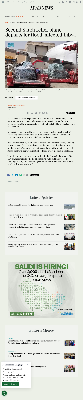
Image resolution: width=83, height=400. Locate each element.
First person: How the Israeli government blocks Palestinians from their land (34, 354)
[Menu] (3, 2)
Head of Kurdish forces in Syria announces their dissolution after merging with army (35, 216)
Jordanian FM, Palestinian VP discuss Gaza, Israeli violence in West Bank (33, 235)
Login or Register (10, 384)
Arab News (13, 2)
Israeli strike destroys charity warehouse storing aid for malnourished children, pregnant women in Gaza (31, 225)
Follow (71, 113)
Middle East (21, 17)
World (10, 338)
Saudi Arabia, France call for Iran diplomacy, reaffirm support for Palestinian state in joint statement (34, 342)
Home (7, 22)
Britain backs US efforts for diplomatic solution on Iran (30, 205)
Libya (17, 181)
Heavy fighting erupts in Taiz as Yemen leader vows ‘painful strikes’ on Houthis (33, 245)
